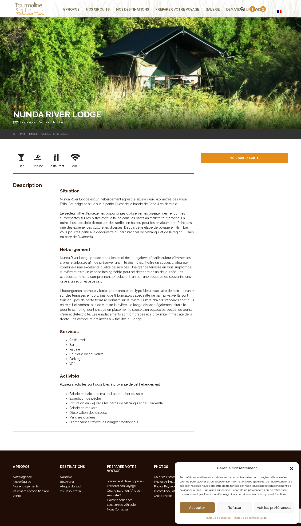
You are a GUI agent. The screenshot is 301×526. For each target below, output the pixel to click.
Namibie (66, 477)
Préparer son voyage (121, 486)
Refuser (234, 508)
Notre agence (22, 477)
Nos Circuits (98, 9)
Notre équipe (22, 481)
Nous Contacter (117, 509)
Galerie (213, 9)
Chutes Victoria (70, 491)
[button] (291, 468)
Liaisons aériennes (119, 500)
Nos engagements (26, 486)
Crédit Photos (163, 496)
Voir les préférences (274, 508)
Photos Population (166, 491)
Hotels (33, 133)
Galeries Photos (164, 477)
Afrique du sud (70, 486)
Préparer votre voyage (177, 9)
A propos (71, 9)
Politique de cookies (217, 517)
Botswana (67, 481)
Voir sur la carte (244, 158)
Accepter (197, 508)
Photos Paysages (165, 486)
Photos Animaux (165, 481)
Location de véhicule (121, 504)
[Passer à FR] (279, 11)
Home (21, 133)
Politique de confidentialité (250, 517)
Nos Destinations (132, 9)
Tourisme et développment (126, 481)
